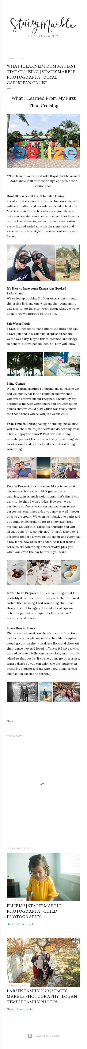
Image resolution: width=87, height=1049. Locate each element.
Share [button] (10, 721)
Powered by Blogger (46, 1035)
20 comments (25, 924)
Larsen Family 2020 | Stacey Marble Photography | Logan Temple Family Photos (42, 996)
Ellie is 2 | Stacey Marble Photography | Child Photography (34, 911)
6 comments (24, 1009)
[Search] (77, 7)
